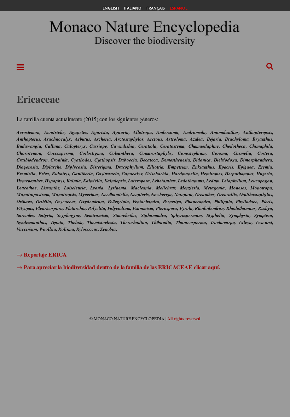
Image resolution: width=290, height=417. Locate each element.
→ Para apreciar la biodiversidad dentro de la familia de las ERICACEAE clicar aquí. (118, 267)
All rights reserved (184, 319)
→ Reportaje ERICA (42, 254)
